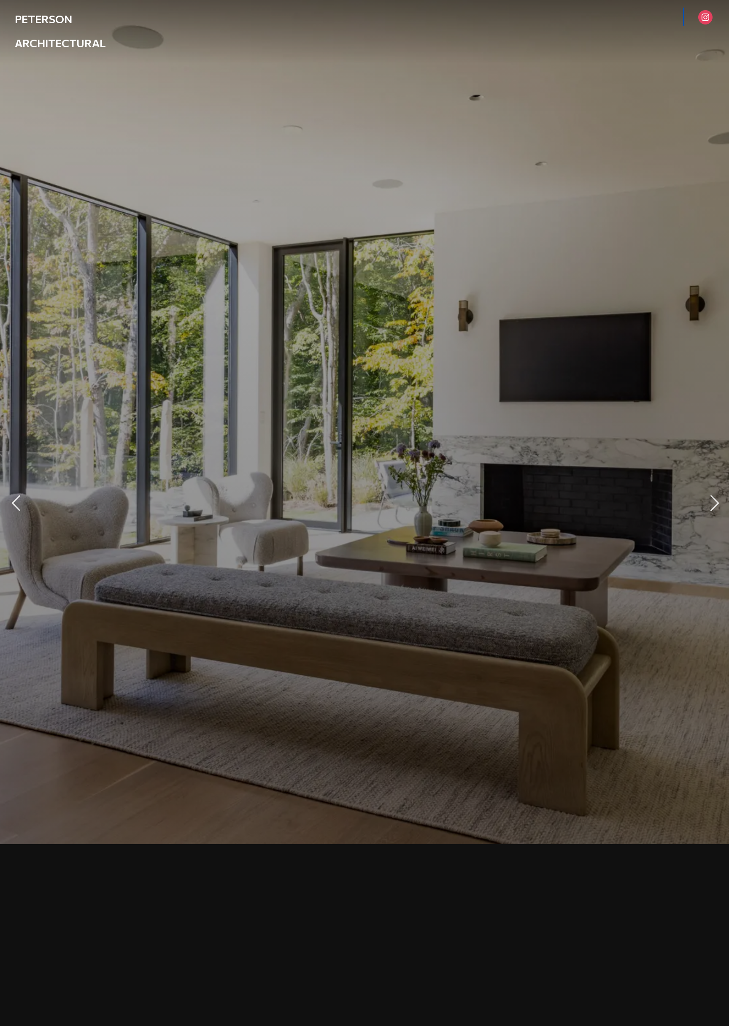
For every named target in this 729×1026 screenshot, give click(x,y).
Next (713, 503)
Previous (15, 503)
